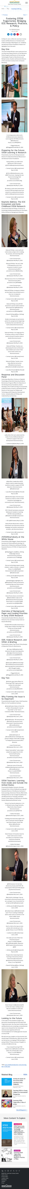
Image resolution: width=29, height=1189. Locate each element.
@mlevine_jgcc (10, 681)
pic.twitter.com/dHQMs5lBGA (14, 603)
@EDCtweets (9, 662)
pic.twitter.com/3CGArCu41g (14, 180)
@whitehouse (9, 599)
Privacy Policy (5, 1176)
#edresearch (9, 512)
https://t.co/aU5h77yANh (16, 601)
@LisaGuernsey (9, 911)
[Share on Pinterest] (17, 34)
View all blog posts (21, 1110)
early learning (22, 1064)
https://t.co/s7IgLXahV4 (14, 962)
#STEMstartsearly (18, 139)
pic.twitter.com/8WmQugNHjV (14, 311)
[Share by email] (21, 34)
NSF (3, 1066)
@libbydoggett (9, 552)
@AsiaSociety (16, 824)
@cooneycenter (18, 958)
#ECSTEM (8, 664)
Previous (5, 15)
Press (3, 1183)
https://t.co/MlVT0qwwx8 (14, 941)
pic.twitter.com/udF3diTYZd (14, 810)
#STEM (21, 304)
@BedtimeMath (11, 597)
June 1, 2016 (14, 693)
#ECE (19, 269)
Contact (3, 1181)
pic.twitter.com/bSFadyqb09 (14, 588)
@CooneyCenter (10, 307)
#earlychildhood (17, 514)
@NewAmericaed (14, 489)
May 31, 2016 (20, 147)
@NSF (7, 175)
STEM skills (7, 1066)
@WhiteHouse (9, 582)
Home (3, 8)
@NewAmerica (14, 140)
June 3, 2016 (14, 1059)
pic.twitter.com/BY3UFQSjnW (14, 632)
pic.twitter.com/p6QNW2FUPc (14, 655)
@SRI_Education (18, 943)
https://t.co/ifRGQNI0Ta (14, 142)
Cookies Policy (5, 1178)
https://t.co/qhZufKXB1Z (14, 771)
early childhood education (11, 1064)
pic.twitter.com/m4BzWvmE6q (14, 271)
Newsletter (4, 1179)
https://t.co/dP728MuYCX (14, 1052)
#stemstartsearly (19, 165)
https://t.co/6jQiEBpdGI (14, 569)
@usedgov (13, 553)
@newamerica (10, 960)
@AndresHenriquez (10, 496)
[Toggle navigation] (26, 2)
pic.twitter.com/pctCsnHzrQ (14, 757)
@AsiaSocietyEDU (19, 1005)
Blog (8, 8)
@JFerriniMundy (9, 165)
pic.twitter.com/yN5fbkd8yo (14, 282)
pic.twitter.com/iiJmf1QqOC (14, 727)
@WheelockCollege (18, 662)
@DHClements (11, 884)
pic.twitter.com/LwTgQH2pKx (14, 670)
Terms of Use (5, 1175)
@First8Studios (10, 943)
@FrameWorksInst (14, 725)
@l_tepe (9, 649)
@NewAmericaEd (10, 367)
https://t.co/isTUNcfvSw (16, 930)
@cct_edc (10, 529)
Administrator (15, 29)
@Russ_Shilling (20, 552)
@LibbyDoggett (10, 580)
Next (24, 15)
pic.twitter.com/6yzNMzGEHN (14, 689)
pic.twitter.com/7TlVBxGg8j (14, 557)
